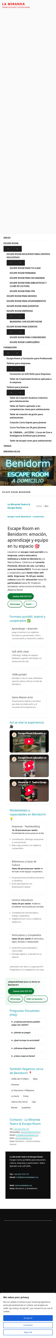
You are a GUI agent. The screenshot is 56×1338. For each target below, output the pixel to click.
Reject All (28, 1332)
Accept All (28, 1318)
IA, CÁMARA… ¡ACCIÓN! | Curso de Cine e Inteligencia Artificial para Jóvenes (31, 434)
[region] (28, 1315)
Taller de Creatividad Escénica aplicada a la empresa (31, 381)
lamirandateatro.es (23, 1138)
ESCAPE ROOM (11, 243)
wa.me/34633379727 (31, 1132)
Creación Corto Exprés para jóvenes (28, 422)
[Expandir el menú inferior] (8, 249)
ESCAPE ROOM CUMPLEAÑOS (25, 342)
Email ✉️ (30, 604)
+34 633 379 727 (21, 1129)
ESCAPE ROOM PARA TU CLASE (25, 268)
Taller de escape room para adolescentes (31, 440)
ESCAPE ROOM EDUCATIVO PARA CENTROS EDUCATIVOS (28, 256)
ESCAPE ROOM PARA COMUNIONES (28, 337)
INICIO (7, 237)
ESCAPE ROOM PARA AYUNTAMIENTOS (26, 301)
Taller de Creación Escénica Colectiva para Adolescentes (29, 399)
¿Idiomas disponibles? (24, 1048)
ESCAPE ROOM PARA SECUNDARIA (27, 278)
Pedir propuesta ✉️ (35, 999)
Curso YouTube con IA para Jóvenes (28, 427)
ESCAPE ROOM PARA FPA (22, 291)
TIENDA (7, 446)
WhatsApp (15, 604)
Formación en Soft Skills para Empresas (30, 374)
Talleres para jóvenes (17, 387)
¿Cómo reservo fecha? (24, 1056)
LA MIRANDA (13, 4)
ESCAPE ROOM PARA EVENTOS (22, 326)
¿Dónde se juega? (22, 1032)
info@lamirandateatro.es (27, 1135)
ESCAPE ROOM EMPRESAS (20, 310)
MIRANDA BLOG (12, 451)
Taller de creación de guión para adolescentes (26, 416)
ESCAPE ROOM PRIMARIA (23, 273)
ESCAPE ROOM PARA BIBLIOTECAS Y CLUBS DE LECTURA (28, 284)
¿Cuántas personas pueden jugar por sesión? (26, 1023)
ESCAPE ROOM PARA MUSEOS (22, 296)
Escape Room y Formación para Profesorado (29, 358)
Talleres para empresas (18, 363)
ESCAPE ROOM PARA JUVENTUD (23, 306)
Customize (28, 1325)
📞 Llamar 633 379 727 (21, 596)
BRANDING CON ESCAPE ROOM (26, 321)
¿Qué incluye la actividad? (27, 1040)
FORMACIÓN (10, 347)
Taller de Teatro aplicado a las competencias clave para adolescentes (29, 408)
